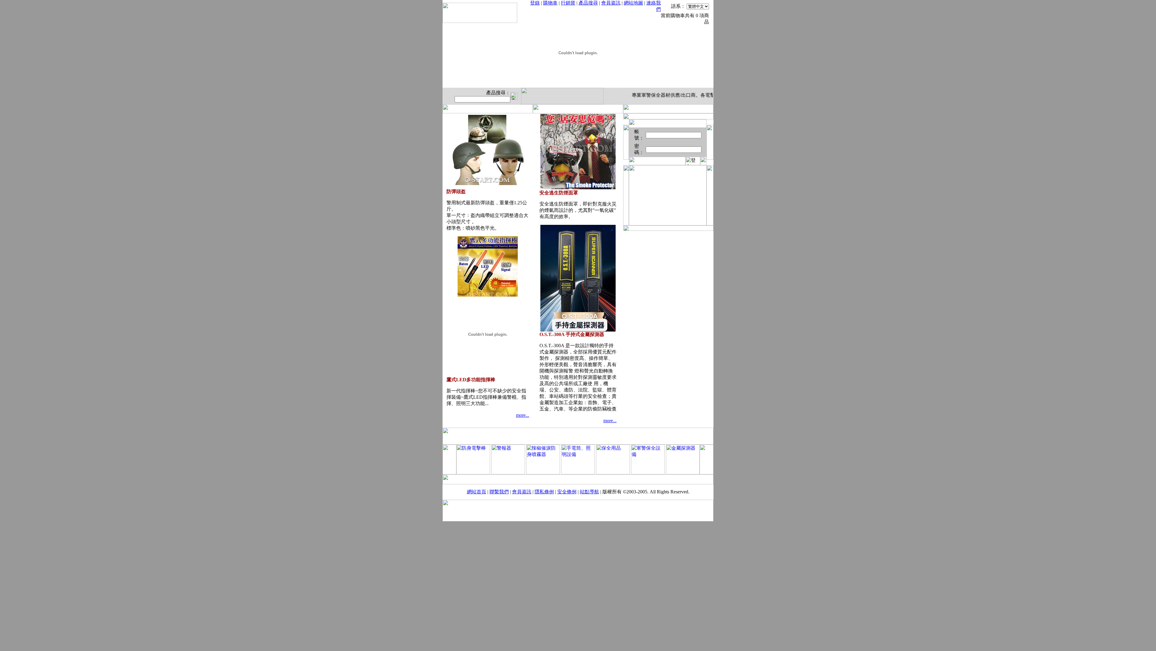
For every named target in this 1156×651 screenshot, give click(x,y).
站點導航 (589, 491)
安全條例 (566, 491)
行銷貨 (568, 2)
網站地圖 (633, 2)
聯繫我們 (499, 491)
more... (522, 415)
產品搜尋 (588, 2)
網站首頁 (476, 491)
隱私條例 (544, 491)
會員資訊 (610, 2)
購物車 (550, 2)
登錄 (535, 2)
